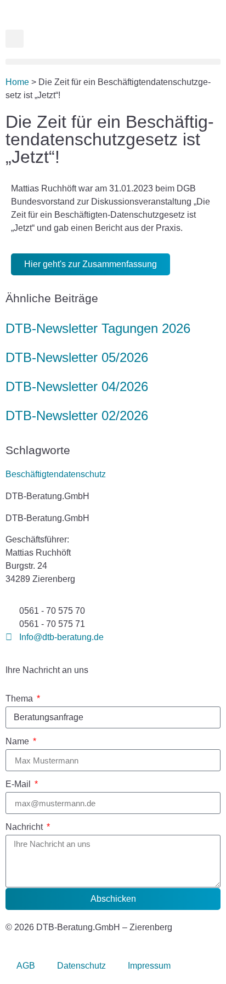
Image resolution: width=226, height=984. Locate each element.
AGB (25, 965)
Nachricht (25, 827)
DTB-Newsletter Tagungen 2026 (97, 328)
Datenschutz (81, 965)
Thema (20, 698)
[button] (14, 39)
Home (17, 82)
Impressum (149, 965)
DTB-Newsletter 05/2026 (76, 357)
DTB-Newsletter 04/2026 (76, 386)
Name (18, 741)
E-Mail (19, 784)
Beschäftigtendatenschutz (55, 474)
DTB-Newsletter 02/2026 (76, 415)
